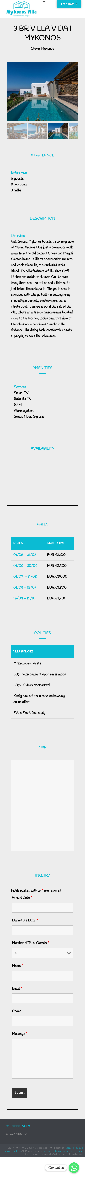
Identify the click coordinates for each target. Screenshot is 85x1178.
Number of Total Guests (30, 943)
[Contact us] (74, 1167)
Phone (16, 1011)
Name (17, 965)
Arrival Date (22, 897)
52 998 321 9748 (20, 1134)
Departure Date (25, 920)
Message (19, 1033)
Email (17, 988)
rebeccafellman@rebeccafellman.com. (63, 1151)
